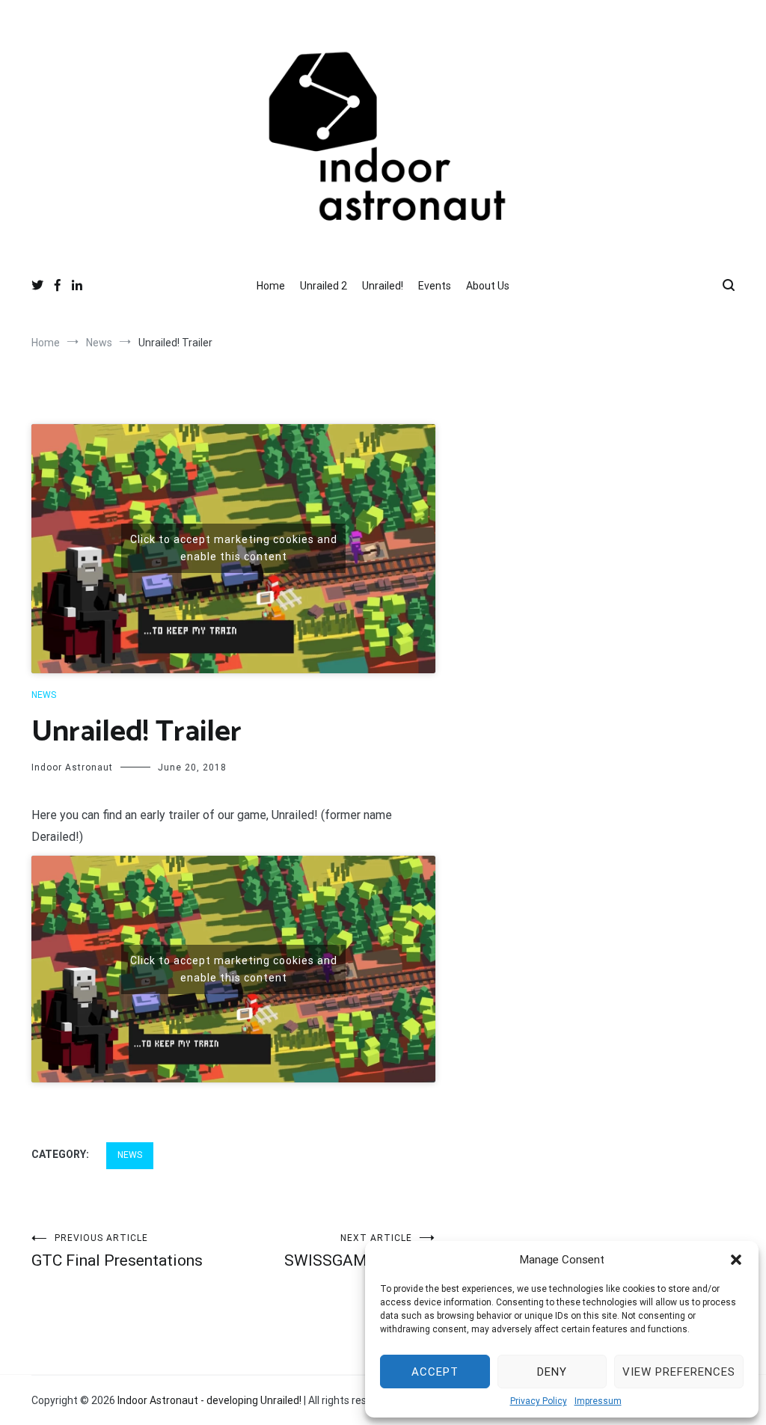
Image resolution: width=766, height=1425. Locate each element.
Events (434, 286)
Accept (435, 1372)
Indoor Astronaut (72, 767)
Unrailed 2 (323, 286)
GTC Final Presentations (117, 1251)
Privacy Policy (538, 1401)
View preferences (678, 1372)
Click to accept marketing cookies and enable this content (233, 548)
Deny (552, 1372)
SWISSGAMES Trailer (359, 1251)
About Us (487, 286)
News (43, 695)
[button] (736, 1259)
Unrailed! (382, 286)
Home (271, 286)
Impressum (598, 1401)
